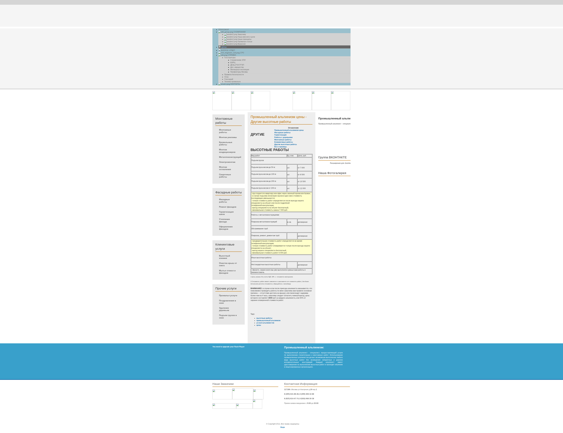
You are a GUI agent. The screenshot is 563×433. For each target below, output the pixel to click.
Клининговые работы (283, 142)
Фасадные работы (282, 133)
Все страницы (280, 147)
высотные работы (264, 318)
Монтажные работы (282, 140)
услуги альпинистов (265, 323)
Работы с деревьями (283, 137)
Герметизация (280, 135)
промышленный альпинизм (268, 320)
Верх (282, 427)
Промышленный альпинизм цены (289, 130)
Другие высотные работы (285, 144)
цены (258, 325)
